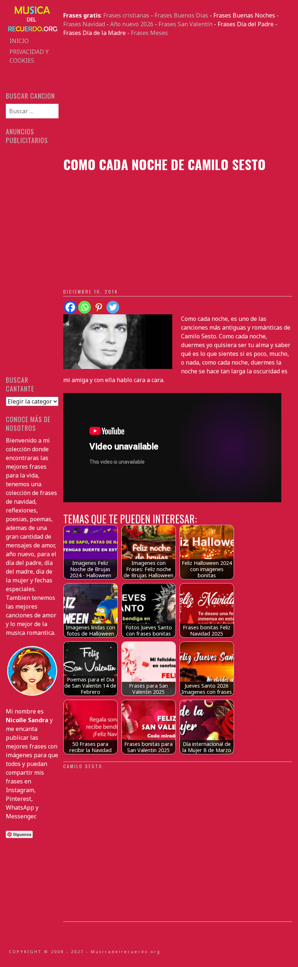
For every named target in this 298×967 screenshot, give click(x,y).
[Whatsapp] (84, 307)
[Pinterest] (98, 307)
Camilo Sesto (82, 766)
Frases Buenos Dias (181, 15)
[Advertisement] (177, 97)
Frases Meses (149, 33)
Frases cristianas (126, 15)
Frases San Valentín (185, 24)
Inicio (19, 41)
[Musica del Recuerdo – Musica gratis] (32, 31)
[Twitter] (112, 307)
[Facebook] (70, 307)
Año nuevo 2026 (131, 24)
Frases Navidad (84, 24)
